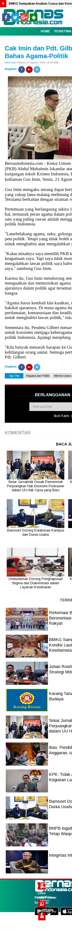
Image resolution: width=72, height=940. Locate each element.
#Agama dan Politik (37, 375)
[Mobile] (33, 17)
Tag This (14, 375)
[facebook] (6, 17)
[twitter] (15, 17)
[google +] (24, 17)
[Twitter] (37, 69)
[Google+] (29, 69)
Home (45, 31)
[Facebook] (21, 69)
